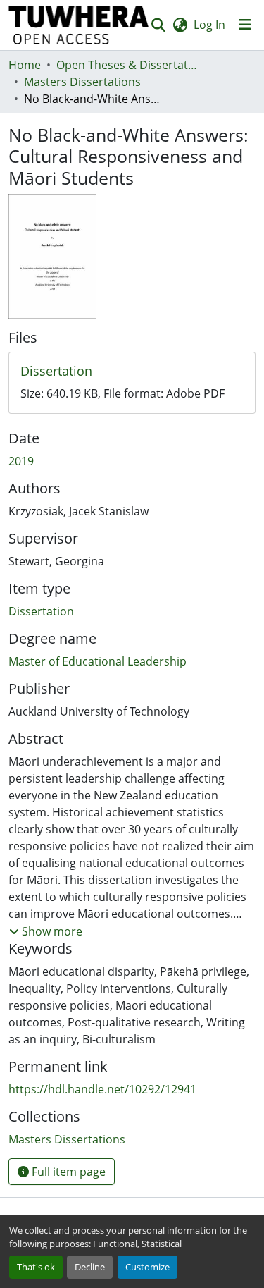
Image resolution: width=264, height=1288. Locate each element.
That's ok (36, 1267)
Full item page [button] (67, 1171)
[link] (132, 371)
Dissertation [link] (41, 611)
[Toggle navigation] (245, 24)
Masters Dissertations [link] (82, 82)
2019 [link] (21, 461)
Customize (147, 1267)
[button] (78, 25)
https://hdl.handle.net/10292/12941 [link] (102, 1089)
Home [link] (24, 65)
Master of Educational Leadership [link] (97, 661)
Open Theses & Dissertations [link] (126, 65)
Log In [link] (209, 24)
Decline (90, 1267)
